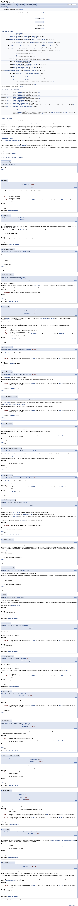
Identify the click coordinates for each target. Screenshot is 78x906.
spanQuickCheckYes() (6, 137)
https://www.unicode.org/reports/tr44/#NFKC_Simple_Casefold (15, 456)
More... (44, 12)
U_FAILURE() (60, 199)
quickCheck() (15, 633)
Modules (15, 4)
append (17, 48)
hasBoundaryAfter (20, 79)
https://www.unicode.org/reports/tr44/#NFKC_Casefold (14, 404)
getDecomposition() (14, 510)
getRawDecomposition (20, 55)
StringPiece (32, 42)
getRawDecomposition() (28, 514)
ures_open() (64, 112)
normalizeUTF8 (19, 42)
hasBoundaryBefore (20, 76)
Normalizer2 (5, 6)
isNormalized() (68, 670)
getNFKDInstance (16, 100)
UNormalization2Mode (29, 312)
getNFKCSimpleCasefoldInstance (19, 106)
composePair (19, 58)
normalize (18, 36)
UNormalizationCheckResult (9, 70)
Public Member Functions (64, 8)
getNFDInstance (16, 94)
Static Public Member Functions (73, 8)
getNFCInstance (16, 91)
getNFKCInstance (16, 97)
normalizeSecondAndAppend (22, 45)
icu (1, 6)
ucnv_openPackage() (55, 112)
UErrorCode (34, 36)
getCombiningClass (20, 61)
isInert (17, 82)
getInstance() (34, 123)
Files (34, 4)
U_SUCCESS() (33, 199)
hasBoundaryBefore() (6, 140)
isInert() (23, 140)
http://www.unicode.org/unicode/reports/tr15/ (10, 127)
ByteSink (38, 42)
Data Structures (28, 4)
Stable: (2, 149)
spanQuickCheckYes (20, 73)
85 (7, 153)
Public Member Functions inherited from (12, 86)
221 (8, 716)
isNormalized (19, 64)
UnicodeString (12, 36)
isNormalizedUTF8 (20, 67)
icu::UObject (20, 86)
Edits (44, 42)
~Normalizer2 (19, 33)
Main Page (3, 4)
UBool (14, 51)
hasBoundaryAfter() (16, 140)
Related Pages (9, 4)
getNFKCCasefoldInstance (18, 103)
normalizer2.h (9, 14)
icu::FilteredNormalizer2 (13, 210)
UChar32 (26, 51)
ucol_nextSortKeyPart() (21, 145)
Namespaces (20, 4)
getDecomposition (20, 51)
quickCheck (18, 70)
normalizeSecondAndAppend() (7, 138)
